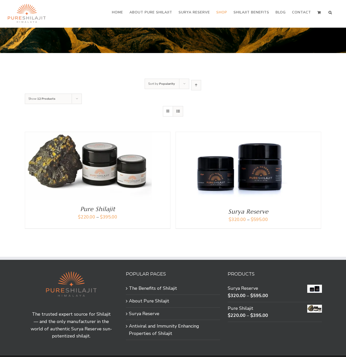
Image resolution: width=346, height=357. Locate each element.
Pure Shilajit (97, 209)
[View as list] (178, 111)
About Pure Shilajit (149, 301)
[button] (330, 12)
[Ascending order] (196, 85)
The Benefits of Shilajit (153, 288)
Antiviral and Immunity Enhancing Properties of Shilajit (164, 329)
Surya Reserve (248, 211)
